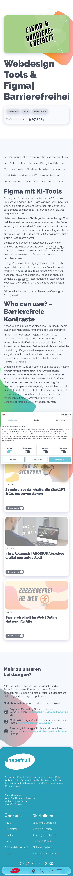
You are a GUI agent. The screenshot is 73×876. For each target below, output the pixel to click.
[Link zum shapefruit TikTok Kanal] (33, 863)
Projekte (9, 835)
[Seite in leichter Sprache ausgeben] (34, 871)
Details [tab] (36, 420)
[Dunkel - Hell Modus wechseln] (42, 870)
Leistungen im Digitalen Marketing (47, 712)
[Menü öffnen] (59, 870)
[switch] (27, 451)
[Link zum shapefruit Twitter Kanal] (45, 863)
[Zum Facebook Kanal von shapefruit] (22, 863)
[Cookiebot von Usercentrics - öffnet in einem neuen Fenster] (62, 414)
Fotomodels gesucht (16, 847)
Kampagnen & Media (44, 835)
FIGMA (38, 202)
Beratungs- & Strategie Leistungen (46, 731)
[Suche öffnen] (51, 870)
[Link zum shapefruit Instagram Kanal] (28, 863)
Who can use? (31, 366)
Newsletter (11, 829)
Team (8, 841)
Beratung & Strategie (44, 822)
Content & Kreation (43, 841)
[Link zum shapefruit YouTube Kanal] (51, 863)
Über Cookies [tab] (60, 420)
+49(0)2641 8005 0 (13, 804)
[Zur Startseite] (15, 870)
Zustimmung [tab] (12, 420)
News (8, 822)
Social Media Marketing (45, 853)
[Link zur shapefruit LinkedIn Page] (39, 863)
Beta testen (22, 278)
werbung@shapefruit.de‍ (16, 801)
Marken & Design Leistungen (35, 722)
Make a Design (54, 246)
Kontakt (9, 853)
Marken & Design (42, 829)
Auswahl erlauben (36, 459)
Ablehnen (13, 459)
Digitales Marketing (43, 847)
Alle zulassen (59, 459)
